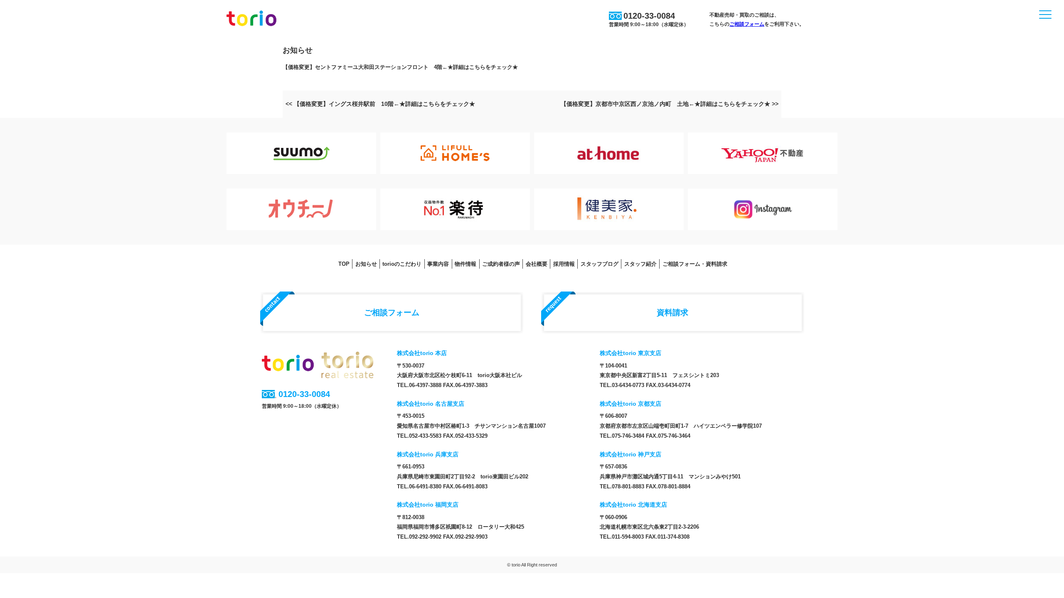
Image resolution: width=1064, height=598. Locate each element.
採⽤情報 (564, 264)
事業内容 (438, 264)
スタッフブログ (599, 264)
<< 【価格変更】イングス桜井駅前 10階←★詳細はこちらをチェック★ (380, 103)
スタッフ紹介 (640, 264)
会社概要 (536, 264)
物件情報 (465, 264)
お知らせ (366, 264)
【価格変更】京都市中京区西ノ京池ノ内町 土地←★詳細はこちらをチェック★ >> (669, 103)
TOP (344, 264)
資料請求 (672, 312)
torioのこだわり (401, 264)
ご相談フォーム (746, 24)
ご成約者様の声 (501, 264)
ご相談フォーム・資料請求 (695, 264)
